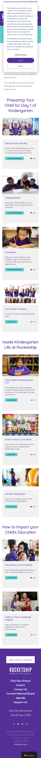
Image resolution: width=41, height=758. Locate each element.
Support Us (20, 702)
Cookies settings (20, 55)
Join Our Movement (20, 710)
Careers (20, 685)
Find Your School (20, 680)
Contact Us (20, 689)
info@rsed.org (20, 744)
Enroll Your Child (20, 715)
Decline (20, 66)
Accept (20, 60)
